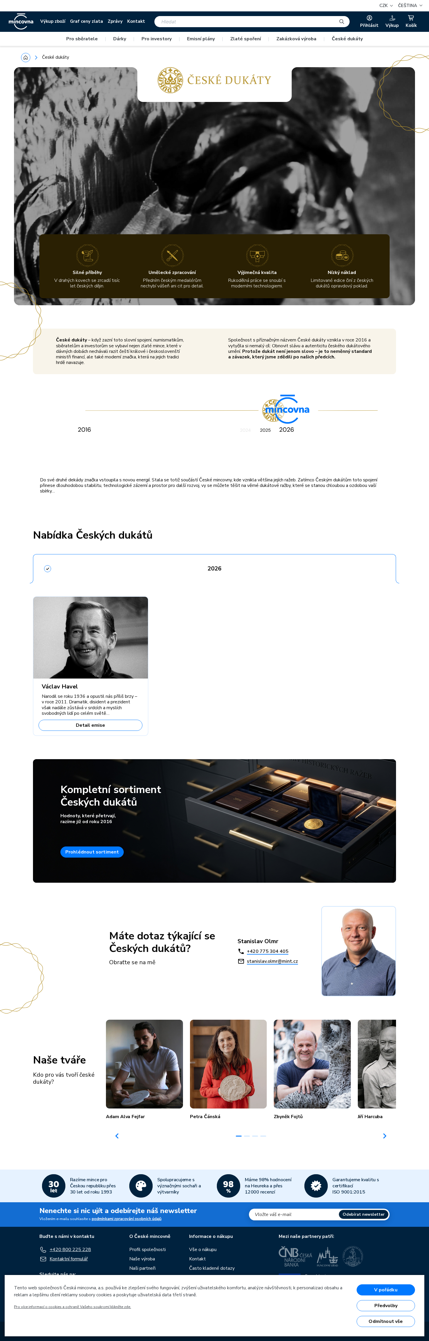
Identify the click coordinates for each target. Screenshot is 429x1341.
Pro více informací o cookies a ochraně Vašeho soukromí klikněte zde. (72, 1306)
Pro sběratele (82, 39)
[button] (409, 5)
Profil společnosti (147, 1249)
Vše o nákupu (203, 1249)
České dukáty (347, 39)
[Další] (385, 1136)
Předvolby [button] (385, 1305)
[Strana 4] (263, 1136)
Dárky (119, 39)
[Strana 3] (255, 1136)
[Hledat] (342, 21)
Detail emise (90, 725)
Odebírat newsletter (364, 1214)
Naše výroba (142, 1259)
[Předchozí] (117, 1136)
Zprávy (115, 21)
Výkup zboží (52, 21)
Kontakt (136, 21)
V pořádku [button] (385, 1290)
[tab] (214, 567)
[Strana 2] (247, 1136)
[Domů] (25, 57)
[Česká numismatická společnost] (353, 1256)
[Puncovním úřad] (327, 1256)
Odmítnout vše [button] (386, 1321)
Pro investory (157, 39)
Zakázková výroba (296, 39)
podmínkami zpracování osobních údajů (126, 1219)
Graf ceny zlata (86, 21)
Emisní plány (201, 39)
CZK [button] (384, 5)
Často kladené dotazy (212, 1268)
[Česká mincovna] (21, 21)
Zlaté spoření (245, 39)
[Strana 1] (239, 1136)
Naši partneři (142, 1268)
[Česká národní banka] (295, 1256)
